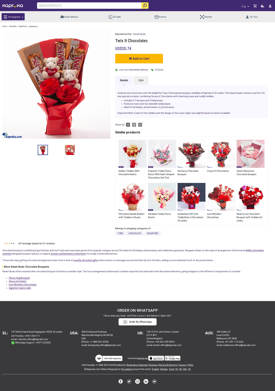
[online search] (144, 5)
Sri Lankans (127, 369)
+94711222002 (43, 342)
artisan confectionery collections (68, 253)
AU (176, 369)
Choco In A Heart (17, 281)
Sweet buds (139, 34)
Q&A (141, 80)
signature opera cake (20, 288)
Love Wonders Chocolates (22, 284)
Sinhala (164, 369)
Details (124, 80)
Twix (164, 93)
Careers (183, 365)
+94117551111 (32, 336)
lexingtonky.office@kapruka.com (104, 345)
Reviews (153, 365)
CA (189, 369)
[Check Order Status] (262, 7)
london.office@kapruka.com (167, 345)
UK (180, 369)
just (163, 107)
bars (142, 100)
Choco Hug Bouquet (19, 278)
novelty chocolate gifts (86, 260)
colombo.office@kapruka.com (33, 339)
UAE (185, 369)
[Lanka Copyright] (85, 369)
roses (191, 96)
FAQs (190, 365)
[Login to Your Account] (270, 7)
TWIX (120, 233)
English (155, 369)
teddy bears (164, 104)
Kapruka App (142, 358)
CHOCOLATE (135, 233)
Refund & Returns (168, 365)
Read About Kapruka (137, 365)
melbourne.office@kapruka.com (239, 345)
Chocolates (175, 93)
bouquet (186, 93)
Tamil (171, 369)
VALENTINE (152, 233)
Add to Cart (141, 58)
